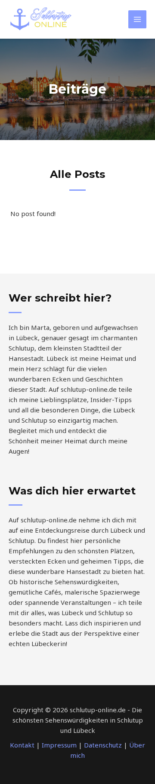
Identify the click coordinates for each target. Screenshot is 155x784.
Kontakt (22, 745)
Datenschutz (103, 745)
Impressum (59, 745)
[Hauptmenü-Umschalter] (137, 19)
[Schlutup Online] (41, 19)
